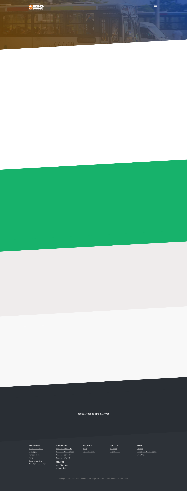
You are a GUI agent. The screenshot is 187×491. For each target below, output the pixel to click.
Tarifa (31, 458)
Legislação (33, 452)
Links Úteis (141, 455)
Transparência (34, 455)
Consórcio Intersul (63, 458)
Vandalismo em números (38, 464)
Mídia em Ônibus (62, 468)
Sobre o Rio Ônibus (36, 449)
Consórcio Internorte (64, 449)
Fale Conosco (115, 452)
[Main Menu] (156, 5)
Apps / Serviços (62, 465)
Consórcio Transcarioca (65, 452)
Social (85, 449)
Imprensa (113, 449)
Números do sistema (36, 461)
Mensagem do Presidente (146, 452)
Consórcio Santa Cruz (64, 455)
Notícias (140, 449)
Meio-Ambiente (89, 452)
